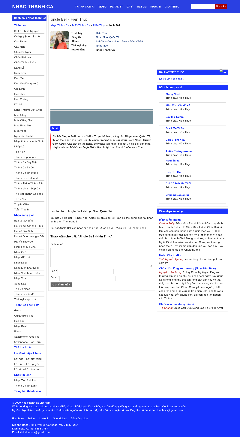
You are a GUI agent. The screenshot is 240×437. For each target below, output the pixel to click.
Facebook (18, 418)
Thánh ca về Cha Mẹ (26, 177)
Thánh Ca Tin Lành (25, 385)
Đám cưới (20, 72)
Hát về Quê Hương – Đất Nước (29, 237)
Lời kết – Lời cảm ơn (26, 369)
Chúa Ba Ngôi (22, 51)
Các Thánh (20, 41)
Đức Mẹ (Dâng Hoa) (26, 83)
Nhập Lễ (19, 146)
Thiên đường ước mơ (180, 151)
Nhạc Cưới (20, 252)
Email (54, 277)
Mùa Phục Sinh (23, 125)
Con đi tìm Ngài (175, 139)
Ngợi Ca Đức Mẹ (24, 135)
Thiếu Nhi (20, 198)
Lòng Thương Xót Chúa (28, 109)
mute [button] (128, 118)
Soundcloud (60, 418)
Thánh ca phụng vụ (25, 156)
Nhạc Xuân (20, 278)
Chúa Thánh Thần (25, 62)
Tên (53, 270)
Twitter (32, 418)
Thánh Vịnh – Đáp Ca (27, 188)
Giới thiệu (172, 6)
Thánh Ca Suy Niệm (26, 162)
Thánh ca (20, 25)
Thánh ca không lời (26, 304)
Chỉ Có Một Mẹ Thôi (178, 183)
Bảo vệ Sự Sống (24, 220)
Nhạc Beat (20, 326)
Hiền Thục (99, 25)
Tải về (55, 128)
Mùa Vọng (20, 130)
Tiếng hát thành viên (27, 391)
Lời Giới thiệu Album (27, 353)
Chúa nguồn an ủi (177, 194)
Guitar (18, 310)
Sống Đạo (20, 283)
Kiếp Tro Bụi (174, 171)
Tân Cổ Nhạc (22, 288)
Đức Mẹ (19, 78)
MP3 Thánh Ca (81, 25)
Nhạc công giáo (24, 214)
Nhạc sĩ (155, 6)
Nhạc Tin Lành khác (26, 380)
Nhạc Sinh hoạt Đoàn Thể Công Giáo (27, 268)
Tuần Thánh (21, 209)
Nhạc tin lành (22, 374)
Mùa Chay (20, 114)
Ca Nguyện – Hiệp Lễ (27, 36)
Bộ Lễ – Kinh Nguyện (26, 30)
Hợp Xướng (21, 99)
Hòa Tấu (19, 320)
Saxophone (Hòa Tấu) (27, 341)
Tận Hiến (19, 151)
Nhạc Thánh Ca (32, 6)
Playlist (116, 6)
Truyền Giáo (21, 204)
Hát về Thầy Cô (23, 241)
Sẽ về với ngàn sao (170, 78)
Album (142, 6)
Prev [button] (55, 118)
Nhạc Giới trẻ (22, 257)
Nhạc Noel (102, 45)
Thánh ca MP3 (85, 6)
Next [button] (74, 118)
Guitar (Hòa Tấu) (24, 315)
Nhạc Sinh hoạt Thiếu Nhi (27, 274)
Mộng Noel (173, 93)
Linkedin (44, 418)
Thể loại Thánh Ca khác (28, 193)
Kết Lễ (18, 104)
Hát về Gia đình (23, 231)
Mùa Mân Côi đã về (178, 105)
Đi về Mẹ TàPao (175, 128)
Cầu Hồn (19, 46)
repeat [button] (86, 118)
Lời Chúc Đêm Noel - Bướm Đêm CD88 (119, 41)
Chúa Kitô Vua (22, 57)
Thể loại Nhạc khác (25, 299)
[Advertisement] (101, 80)
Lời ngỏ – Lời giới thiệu (28, 358)
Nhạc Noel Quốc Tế (107, 37)
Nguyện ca (172, 160)
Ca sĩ (130, 6)
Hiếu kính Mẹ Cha (25, 246)
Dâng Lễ (19, 67)
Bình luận (56, 244)
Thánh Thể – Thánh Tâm (29, 183)
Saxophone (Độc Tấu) (27, 336)
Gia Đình (19, 88)
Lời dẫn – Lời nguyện (27, 364)
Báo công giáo (79, 418)
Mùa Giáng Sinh (23, 120)
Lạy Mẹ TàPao (175, 116)
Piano (17, 331)
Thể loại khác (23, 347)
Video (102, 6)
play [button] (65, 117)
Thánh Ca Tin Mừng (26, 172)
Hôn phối (19, 93)
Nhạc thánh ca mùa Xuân (29, 141)
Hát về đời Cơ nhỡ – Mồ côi (28, 226)
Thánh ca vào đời (24, 294)
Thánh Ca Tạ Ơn (24, 167)
